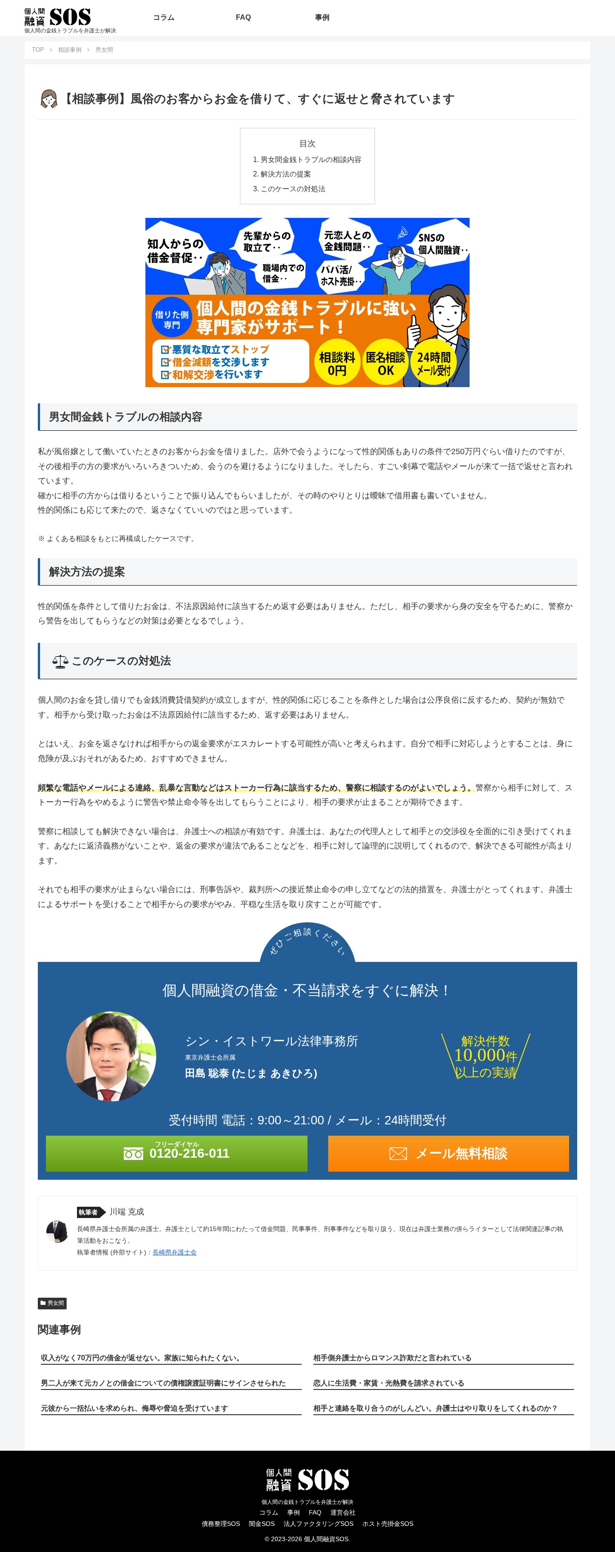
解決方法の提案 (286, 174)
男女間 (56, 1303)
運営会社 (343, 1512)
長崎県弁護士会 (175, 1252)
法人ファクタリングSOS (318, 1523)
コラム (268, 1512)
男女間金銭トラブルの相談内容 (311, 159)
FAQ (315, 1512)
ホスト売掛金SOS (387, 1523)
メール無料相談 (462, 1153)
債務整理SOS (221, 1523)
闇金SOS (262, 1523)
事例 (293, 1512)
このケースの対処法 (293, 189)
